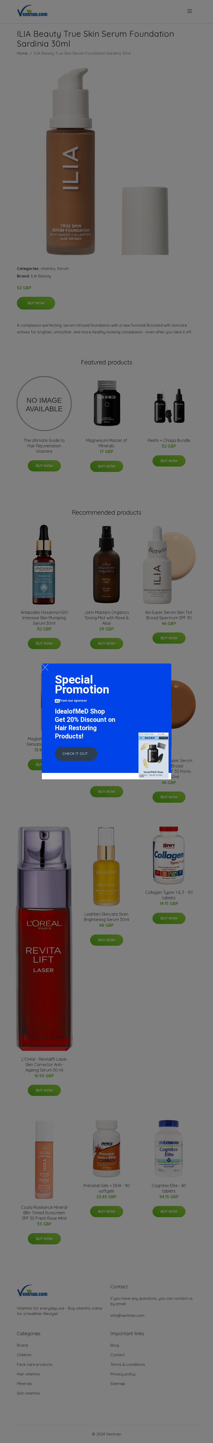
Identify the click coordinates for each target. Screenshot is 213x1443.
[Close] (45, 667)
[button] (76, 754)
